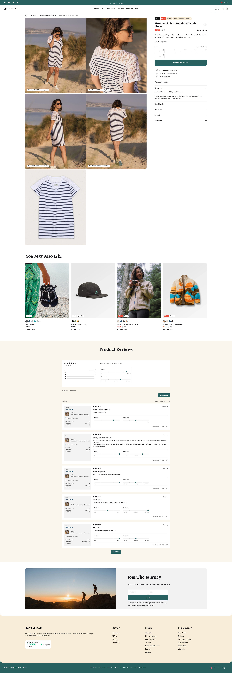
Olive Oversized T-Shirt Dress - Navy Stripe (80, 414)
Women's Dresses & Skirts (48, 15)
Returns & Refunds (184, 639)
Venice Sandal (29, 324)
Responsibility (150, 639)
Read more (187, 37)
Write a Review (165, 395)
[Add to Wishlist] (205, 24)
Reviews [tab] (65, 391)
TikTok (114, 636)
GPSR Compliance (126, 667)
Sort (156, 401)
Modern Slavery (134, 667)
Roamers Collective (152, 646)
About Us (148, 633)
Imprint (119, 667)
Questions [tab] (73, 391)
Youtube (115, 639)
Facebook (115, 643)
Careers (148, 652)
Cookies (108, 667)
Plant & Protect (150, 636)
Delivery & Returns (162, 82)
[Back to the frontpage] (26, 15)
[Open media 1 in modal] (55, 55)
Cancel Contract (142, 667)
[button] (202, 30)
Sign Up (148, 598)
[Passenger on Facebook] (17, 2)
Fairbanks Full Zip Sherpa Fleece (127, 324)
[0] (223, 9)
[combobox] (224, 2)
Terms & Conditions (94, 667)
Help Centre (182, 633)
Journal (148, 643)
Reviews (148, 649)
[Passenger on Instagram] (5, 2)
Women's (33, 15)
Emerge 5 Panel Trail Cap (79, 324)
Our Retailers (183, 643)
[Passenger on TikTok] (13, 2)
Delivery (181, 636)
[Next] (67, 292)
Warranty (181, 649)
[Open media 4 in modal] (116, 131)
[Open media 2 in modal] (116, 55)
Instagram (116, 633)
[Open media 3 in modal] (55, 131)
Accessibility (114, 667)
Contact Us (182, 646)
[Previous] (27, 292)
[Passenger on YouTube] (9, 2)
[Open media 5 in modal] (55, 207)
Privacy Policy (102, 667)
